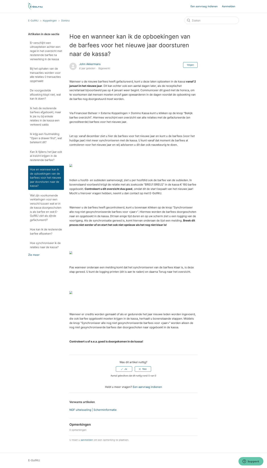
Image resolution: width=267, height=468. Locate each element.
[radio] (124, 369)
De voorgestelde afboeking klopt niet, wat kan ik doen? (45, 94)
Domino (65, 20)
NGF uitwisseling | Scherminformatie (93, 409)
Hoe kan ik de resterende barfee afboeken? (46, 231)
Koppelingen (50, 20)
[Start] (35, 8)
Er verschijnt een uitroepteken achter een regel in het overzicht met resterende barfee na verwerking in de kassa (46, 51)
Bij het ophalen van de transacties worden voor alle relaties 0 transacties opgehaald (45, 75)
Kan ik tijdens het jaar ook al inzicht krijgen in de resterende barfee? (46, 156)
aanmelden (87, 439)
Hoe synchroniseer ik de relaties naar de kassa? (45, 245)
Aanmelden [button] (228, 6)
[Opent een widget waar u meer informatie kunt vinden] (250, 461)
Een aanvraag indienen (204, 6)
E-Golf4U (33, 20)
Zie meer (34, 255)
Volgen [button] (190, 64)
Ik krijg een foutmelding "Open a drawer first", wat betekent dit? (46, 138)
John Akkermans (90, 64)
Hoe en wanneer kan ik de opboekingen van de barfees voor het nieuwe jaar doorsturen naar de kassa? (45, 177)
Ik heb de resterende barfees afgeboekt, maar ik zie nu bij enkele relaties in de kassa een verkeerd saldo (45, 116)
